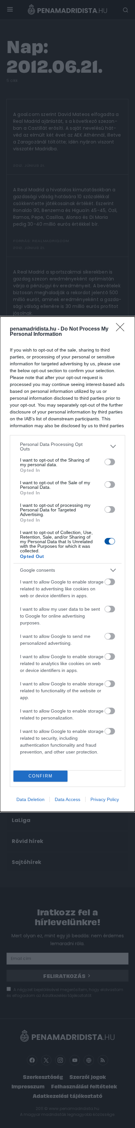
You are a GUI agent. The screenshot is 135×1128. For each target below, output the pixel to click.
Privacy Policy (104, 799)
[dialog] (67, 564)
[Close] (122, 329)
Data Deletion (30, 799)
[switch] (110, 462)
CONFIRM (41, 776)
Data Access (67, 799)
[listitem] (67, 446)
